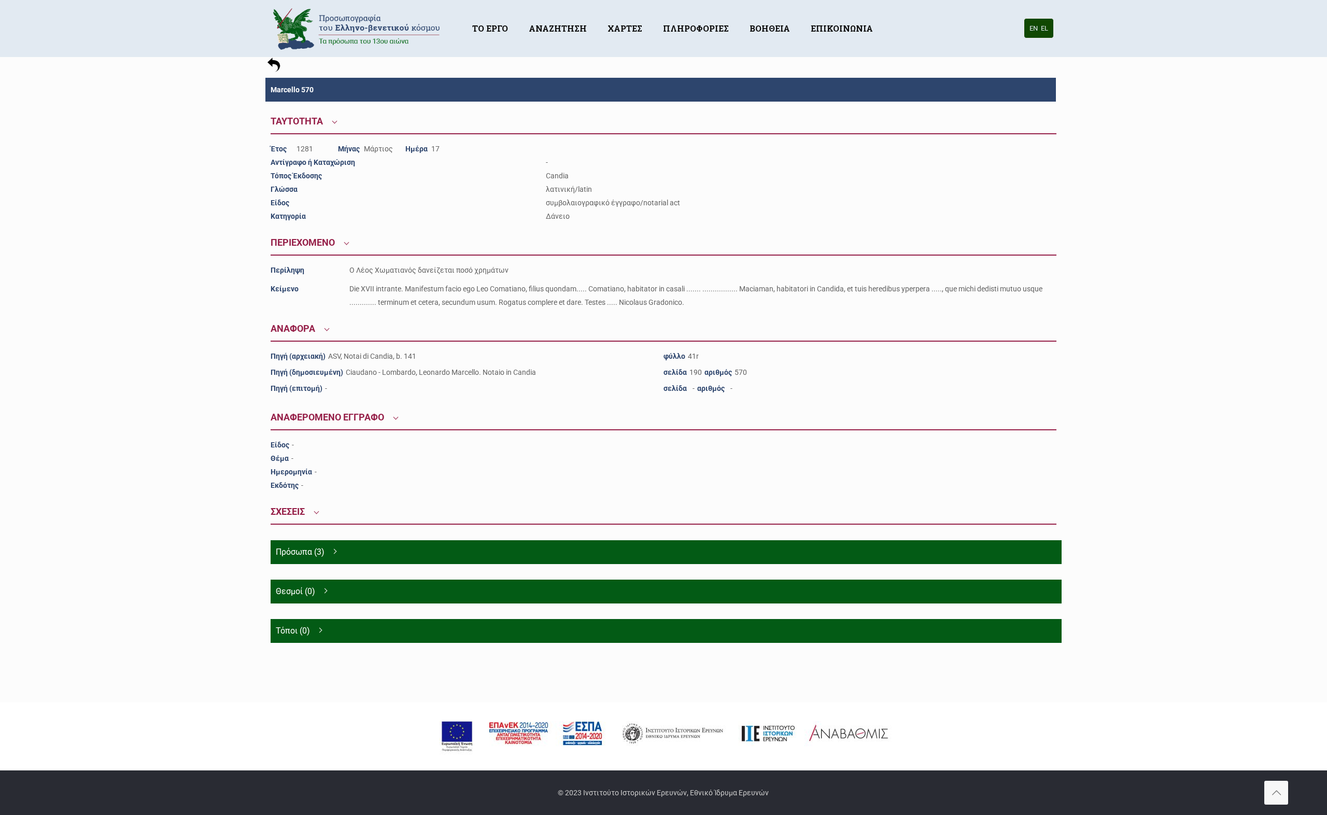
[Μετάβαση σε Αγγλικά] (893, 13)
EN (1033, 28)
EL (1044, 28)
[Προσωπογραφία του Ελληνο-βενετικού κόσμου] (358, 28)
